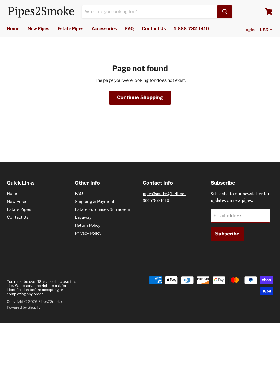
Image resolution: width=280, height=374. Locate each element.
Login (249, 29)
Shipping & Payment (95, 201)
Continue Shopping (140, 97)
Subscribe (227, 234)
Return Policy (87, 225)
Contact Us (154, 28)
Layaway (83, 217)
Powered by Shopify (23, 307)
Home (13, 28)
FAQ (129, 28)
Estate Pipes (70, 28)
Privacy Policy (88, 233)
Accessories (104, 28)
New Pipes (38, 28)
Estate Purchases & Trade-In (102, 209)
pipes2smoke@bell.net (164, 193)
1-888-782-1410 (191, 28)
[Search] (224, 11)
